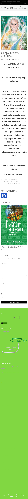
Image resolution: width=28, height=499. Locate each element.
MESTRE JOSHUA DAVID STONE (10, 181)
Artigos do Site (6, 331)
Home (7, 8)
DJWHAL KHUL (14, 179)
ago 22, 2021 (5, 59)
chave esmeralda (5, 179)
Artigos (18, 59)
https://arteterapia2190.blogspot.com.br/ (10, 372)
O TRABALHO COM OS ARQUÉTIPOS (11, 183)
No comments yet (6, 61)
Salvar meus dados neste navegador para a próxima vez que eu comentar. (12, 297)
